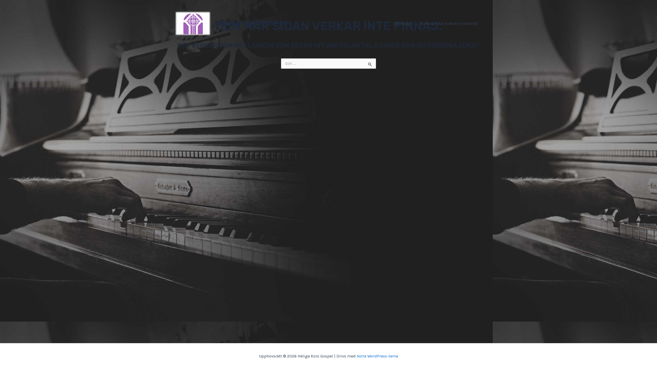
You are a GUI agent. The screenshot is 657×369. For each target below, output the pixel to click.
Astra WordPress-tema (377, 356)
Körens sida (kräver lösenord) (449, 23)
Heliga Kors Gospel (252, 23)
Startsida (402, 23)
